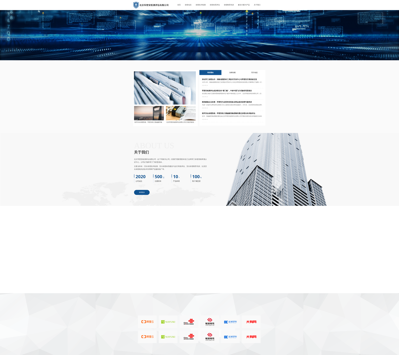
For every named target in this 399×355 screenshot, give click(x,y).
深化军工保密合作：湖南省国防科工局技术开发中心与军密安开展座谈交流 (229, 79)
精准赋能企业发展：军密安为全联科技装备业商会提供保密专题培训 (227, 102)
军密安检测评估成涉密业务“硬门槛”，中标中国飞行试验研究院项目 (179, 64)
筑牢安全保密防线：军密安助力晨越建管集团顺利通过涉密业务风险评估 (228, 113)
